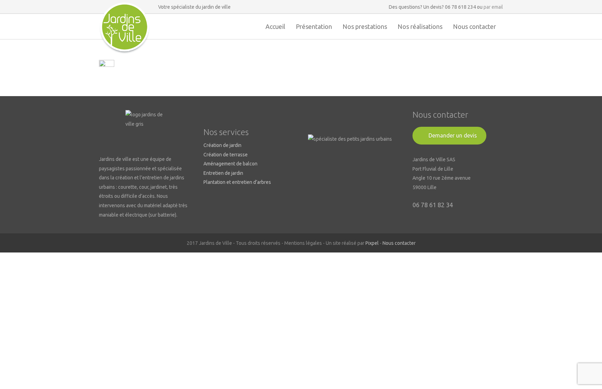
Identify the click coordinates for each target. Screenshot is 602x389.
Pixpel (372, 243)
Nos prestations (364, 26)
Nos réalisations (420, 26)
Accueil (275, 26)
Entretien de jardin (223, 173)
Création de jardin (222, 145)
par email (493, 7)
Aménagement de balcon (230, 163)
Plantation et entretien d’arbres (237, 182)
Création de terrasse (225, 154)
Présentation (314, 26)
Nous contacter (474, 26)
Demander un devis (453, 135)
